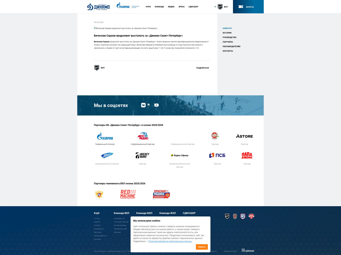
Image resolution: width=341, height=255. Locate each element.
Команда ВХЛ (121, 213)
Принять (202, 247)
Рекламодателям (231, 46)
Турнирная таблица (121, 222)
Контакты (228, 51)
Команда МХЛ (144, 213)
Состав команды (120, 225)
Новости (227, 28)
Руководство (229, 37)
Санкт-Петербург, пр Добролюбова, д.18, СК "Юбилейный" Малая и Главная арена (124, 251)
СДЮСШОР (193, 7)
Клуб (96, 213)
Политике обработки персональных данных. (170, 241)
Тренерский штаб (120, 229)
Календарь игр (119, 218)
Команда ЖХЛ (167, 213)
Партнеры (228, 42)
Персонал (117, 232)
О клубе (97, 218)
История (227, 33)
